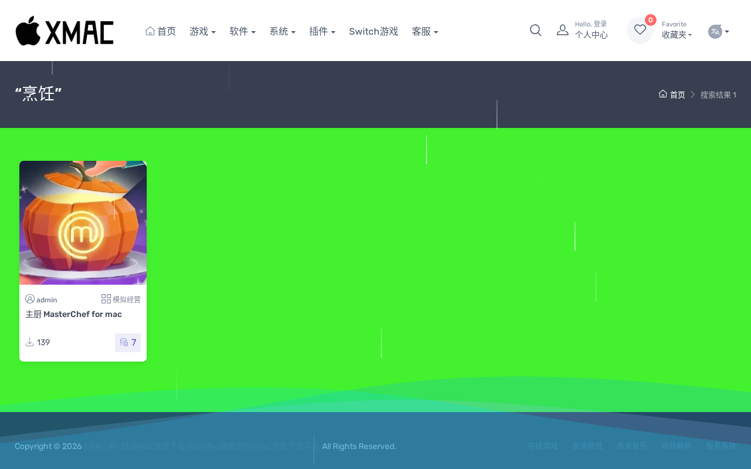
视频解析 (676, 445)
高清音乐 (632, 445)
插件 (318, 31)
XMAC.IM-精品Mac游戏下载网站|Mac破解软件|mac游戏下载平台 (201, 446)
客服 (421, 31)
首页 (165, 31)
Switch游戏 (373, 31)
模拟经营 (127, 300)
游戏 (199, 31)
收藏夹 (674, 30)
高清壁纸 (587, 445)
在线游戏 (542, 445)
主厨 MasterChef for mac (73, 314)
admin (46, 300)
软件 (238, 31)
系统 (278, 31)
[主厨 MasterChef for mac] (83, 223)
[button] (535, 30)
